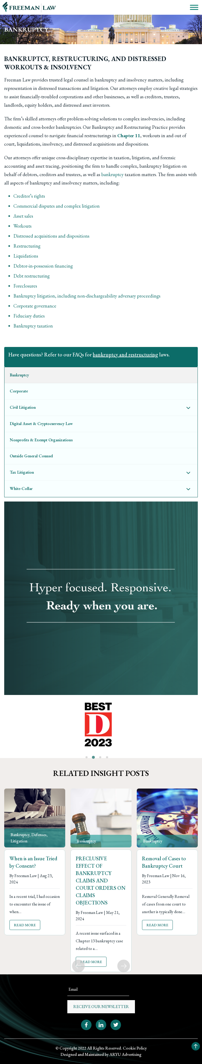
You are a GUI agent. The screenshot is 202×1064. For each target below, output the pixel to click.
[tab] (86, 757)
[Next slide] (123, 966)
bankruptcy (112, 174)
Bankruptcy (20, 834)
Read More (25, 925)
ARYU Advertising (125, 1054)
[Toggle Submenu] (188, 408)
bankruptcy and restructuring (125, 354)
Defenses (39, 834)
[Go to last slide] (78, 966)
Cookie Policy (135, 1048)
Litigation (19, 841)
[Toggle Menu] (194, 7)
